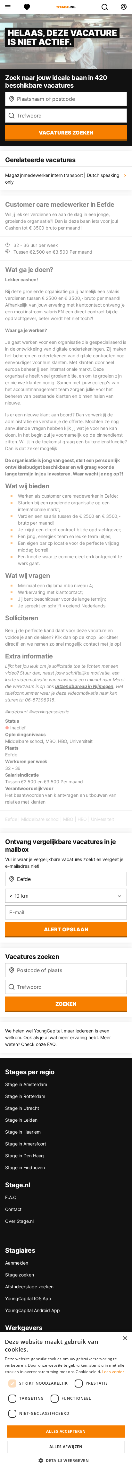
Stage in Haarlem (22, 1132)
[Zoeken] (107, 7)
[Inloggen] (123, 7)
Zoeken (66, 1004)
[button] (66, 1460)
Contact (13, 1209)
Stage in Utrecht (22, 1108)
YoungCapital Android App (32, 1310)
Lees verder (113, 1371)
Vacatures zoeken (66, 132)
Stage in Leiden (21, 1120)
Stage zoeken (19, 1274)
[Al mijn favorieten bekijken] (26, 7)
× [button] (124, 1338)
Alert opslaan (66, 929)
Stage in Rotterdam (25, 1096)
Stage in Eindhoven (25, 1167)
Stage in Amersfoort (25, 1143)
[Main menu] (7, 7)
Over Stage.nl (19, 1221)
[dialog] (66, 1401)
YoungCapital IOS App (28, 1298)
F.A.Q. (11, 1197)
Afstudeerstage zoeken (29, 1286)
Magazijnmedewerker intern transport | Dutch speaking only (62, 178)
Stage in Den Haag (24, 1155)
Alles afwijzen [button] (66, 1446)
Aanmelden (16, 1263)
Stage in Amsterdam (26, 1084)
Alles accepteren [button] (66, 1431)
